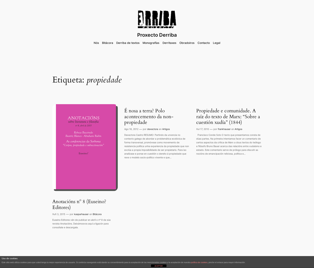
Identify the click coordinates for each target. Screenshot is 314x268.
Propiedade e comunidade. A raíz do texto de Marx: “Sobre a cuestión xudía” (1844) (228, 117)
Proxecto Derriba (157, 35)
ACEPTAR (159, 266)
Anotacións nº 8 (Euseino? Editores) (79, 204)
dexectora (152, 129)
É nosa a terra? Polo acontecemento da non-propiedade (148, 117)
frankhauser (224, 129)
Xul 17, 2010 (202, 129)
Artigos (166, 129)
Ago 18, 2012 (131, 129)
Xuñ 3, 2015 (58, 214)
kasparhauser (81, 214)
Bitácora (97, 214)
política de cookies (199, 262)
